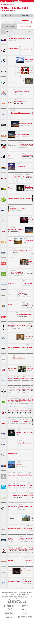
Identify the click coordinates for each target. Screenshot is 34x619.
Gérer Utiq (29, 596)
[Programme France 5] (4, 82)
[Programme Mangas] (4, 551)
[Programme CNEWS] (4, 178)
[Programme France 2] (4, 50)
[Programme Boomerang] (4, 391)
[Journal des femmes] (9, 606)
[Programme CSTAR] (4, 189)
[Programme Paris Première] (4, 295)
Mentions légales (6, 598)
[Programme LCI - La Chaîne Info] (4, 465)
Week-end (29, 26)
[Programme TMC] (4, 125)
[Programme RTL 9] (4, 306)
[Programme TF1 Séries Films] (4, 210)
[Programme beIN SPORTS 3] (4, 455)
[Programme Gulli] (4, 199)
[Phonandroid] (25, 617)
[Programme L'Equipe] (4, 220)
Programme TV (9, 4)
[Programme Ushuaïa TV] (4, 519)
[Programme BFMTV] (4, 167)
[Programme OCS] (4, 370)
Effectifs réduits (19, 326)
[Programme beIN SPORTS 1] (4, 433)
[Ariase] (9, 617)
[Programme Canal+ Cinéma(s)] (4, 338)
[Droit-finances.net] (25, 609)
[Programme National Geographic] (4, 497)
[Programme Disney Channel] (4, 380)
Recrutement (25, 594)
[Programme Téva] (4, 274)
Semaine (22, 26)
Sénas (21, 91)
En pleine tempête (22, 496)
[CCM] (25, 606)
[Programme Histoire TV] (4, 529)
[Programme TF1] (4, 39)
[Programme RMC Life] (4, 263)
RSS (20, 594)
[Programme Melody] (4, 561)
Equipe (15, 592)
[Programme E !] (4, 327)
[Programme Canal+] (4, 71)
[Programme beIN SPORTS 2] (4, 444)
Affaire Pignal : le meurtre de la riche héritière (22, 272)
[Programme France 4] (4, 157)
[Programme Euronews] (4, 476)
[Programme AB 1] (4, 316)
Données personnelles (7, 596)
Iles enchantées (11, 507)
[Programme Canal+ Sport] (4, 348)
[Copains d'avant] (9, 613)
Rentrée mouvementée (24, 315)
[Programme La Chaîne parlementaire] (4, 146)
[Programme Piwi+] (4, 401)
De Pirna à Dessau (20, 102)
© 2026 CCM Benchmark (25, 598)
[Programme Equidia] (4, 423)
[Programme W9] (4, 114)
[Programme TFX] (4, 135)
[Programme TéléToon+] (4, 412)
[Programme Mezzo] (4, 572)
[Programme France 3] (4, 61)
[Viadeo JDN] (25, 613)
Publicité (29, 592)
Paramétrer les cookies (20, 596)
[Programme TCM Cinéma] (4, 359)
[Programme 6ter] (4, 231)
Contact (7, 594)
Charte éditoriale (22, 592)
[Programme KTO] (4, 583)
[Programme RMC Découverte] (4, 252)
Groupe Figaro (14, 598)
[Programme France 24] (4, 487)
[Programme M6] (4, 93)
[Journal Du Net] (9, 609)
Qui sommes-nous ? (7, 592)
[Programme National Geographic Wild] (4, 508)
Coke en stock (18, 230)
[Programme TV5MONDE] (4, 284)
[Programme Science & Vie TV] (4, 540)
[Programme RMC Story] (4, 242)
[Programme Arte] (4, 103)
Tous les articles (14, 594)
